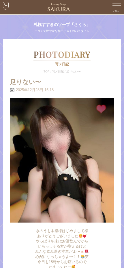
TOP (47, 71)
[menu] (117, 7)
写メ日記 (58, 71)
